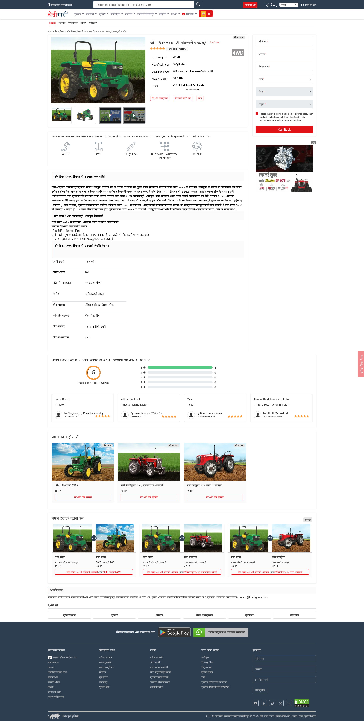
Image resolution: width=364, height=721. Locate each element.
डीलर (83, 23)
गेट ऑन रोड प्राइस (160, 98)
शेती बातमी (155, 662)
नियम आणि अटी (283, 716)
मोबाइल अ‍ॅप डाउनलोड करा (61, 4)
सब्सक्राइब (260, 690)
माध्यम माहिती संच (56, 697)
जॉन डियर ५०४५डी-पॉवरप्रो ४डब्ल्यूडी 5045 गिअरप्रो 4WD (94, 571)
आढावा (52, 22)
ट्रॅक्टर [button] (77, 14)
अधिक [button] (174, 14)
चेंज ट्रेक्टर (214, 42)
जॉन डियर (60, 557)
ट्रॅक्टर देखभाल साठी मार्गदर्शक (215, 687)
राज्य (261, 79)
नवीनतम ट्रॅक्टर (106, 667)
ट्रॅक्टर (114, 615)
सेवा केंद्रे (103, 682)
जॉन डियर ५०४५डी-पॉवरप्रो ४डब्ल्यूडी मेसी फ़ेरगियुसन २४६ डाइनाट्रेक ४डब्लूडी (182, 571)
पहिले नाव (263, 41)
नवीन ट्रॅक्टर (58, 31)
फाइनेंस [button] (162, 14)
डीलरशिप (294, 615)
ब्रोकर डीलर (207, 672)
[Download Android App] (174, 632)
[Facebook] (264, 703)
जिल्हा (261, 91)
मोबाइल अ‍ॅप (53, 677)
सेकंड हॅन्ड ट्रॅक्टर (204, 615)
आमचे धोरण (297, 716)
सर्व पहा (308, 519)
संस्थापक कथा (54, 692)
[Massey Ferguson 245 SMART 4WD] (215, 462)
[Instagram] (272, 703)
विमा (203, 677)
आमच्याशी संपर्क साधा (57, 672)
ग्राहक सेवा (104, 687)
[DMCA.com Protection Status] (301, 703)
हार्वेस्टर (159, 615)
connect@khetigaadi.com (252, 597)
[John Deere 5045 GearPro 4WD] (83, 462)
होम (49, 31)
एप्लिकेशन (73, 23)
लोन (200, 98)
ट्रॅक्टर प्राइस (105, 657)
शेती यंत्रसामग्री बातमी (160, 672)
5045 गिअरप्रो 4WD (66, 485)
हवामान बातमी (156, 687)
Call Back (284, 129)
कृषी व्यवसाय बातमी (159, 667)
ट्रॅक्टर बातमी (156, 657)
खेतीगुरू (205, 657)
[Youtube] (256, 703)
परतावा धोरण (54, 682)
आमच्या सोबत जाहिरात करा (63, 657)
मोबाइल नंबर (264, 66)
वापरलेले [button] (90, 14)
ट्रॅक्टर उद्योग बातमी (159, 677)
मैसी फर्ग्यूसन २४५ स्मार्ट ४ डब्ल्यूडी (204, 485)
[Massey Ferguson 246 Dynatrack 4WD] (149, 462)
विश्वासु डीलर (207, 662)
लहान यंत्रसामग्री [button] (145, 14)
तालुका (261, 104)
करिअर (51, 667)
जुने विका (271, 5)
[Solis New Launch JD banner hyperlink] (284, 168)
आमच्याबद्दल (53, 662)
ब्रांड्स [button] (102, 14)
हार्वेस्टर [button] (128, 14)
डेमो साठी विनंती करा (183, 98)
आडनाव (262, 54)
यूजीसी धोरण (310, 716)
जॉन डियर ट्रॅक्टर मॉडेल (76, 31)
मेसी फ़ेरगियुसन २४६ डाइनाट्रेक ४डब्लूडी (142, 485)
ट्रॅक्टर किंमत (69, 615)
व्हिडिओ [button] (190, 14)
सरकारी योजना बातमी (160, 682)
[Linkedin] (289, 703)
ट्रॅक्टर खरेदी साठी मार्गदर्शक (214, 682)
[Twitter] (281, 703)
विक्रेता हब (206, 667)
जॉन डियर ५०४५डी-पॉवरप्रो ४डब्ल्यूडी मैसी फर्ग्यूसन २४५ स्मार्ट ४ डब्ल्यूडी (270, 571)
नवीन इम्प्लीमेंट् (105, 662)
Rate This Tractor (176, 48)
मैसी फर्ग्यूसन (190, 557)
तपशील (62, 23)
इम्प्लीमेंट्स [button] (115, 14)
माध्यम (50, 687)
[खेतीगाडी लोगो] (58, 14)
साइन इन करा (310, 4)
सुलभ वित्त (249, 615)
